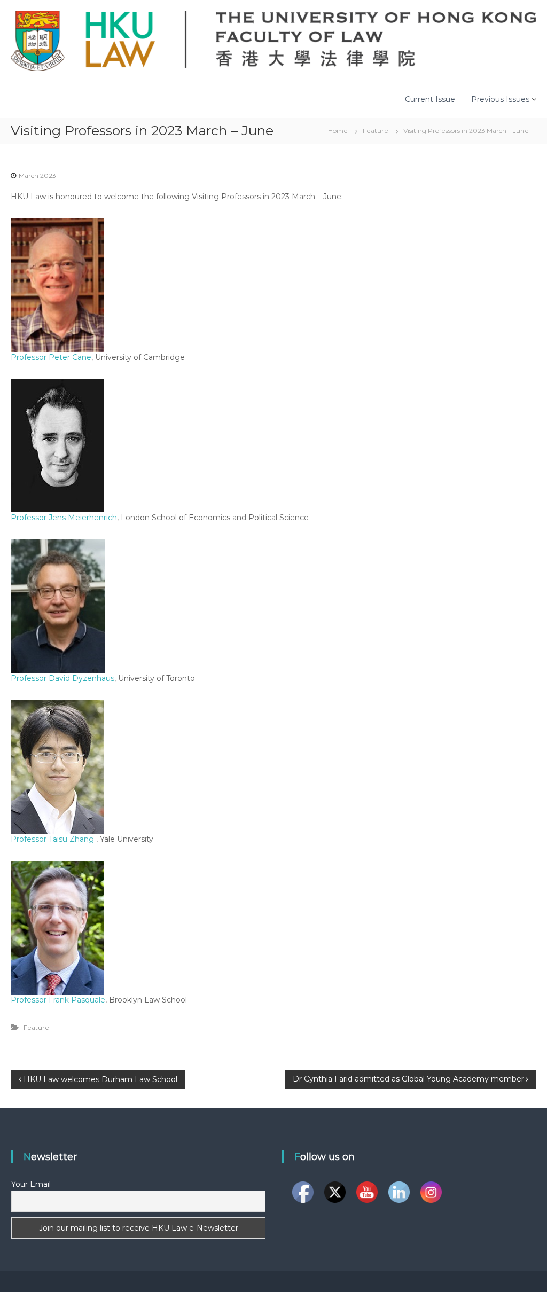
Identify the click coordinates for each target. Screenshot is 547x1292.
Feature (375, 131)
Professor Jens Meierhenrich (64, 517)
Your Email (31, 1184)
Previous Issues (500, 99)
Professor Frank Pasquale (58, 1000)
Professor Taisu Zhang (53, 839)
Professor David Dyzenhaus (62, 678)
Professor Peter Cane (51, 357)
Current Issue (430, 99)
